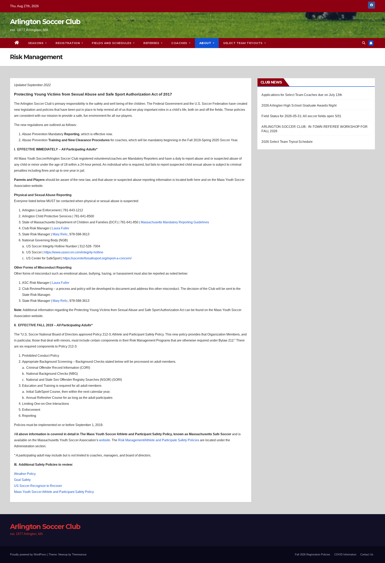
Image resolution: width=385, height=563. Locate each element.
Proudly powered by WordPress (28, 554)
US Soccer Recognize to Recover (38, 485)
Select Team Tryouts (243, 43)
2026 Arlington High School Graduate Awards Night (298, 105)
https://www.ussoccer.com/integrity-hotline (73, 252)
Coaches (179, 43)
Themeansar (79, 554)
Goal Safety (22, 479)
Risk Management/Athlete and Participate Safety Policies (158, 440)
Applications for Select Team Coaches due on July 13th (301, 95)
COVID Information (345, 554)
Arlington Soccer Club (45, 21)
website (104, 440)
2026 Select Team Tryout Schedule (286, 141)
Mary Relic (60, 234)
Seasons (36, 43)
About (205, 43)
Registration (68, 43)
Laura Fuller (60, 228)
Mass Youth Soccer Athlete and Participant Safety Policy (54, 492)
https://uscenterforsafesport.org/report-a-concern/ (97, 258)
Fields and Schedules (112, 43)
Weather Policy (25, 473)
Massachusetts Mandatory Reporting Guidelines (175, 222)
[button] (363, 43)
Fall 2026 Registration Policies (312, 554)
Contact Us (366, 554)
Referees (151, 43)
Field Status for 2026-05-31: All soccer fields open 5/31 (301, 116)
